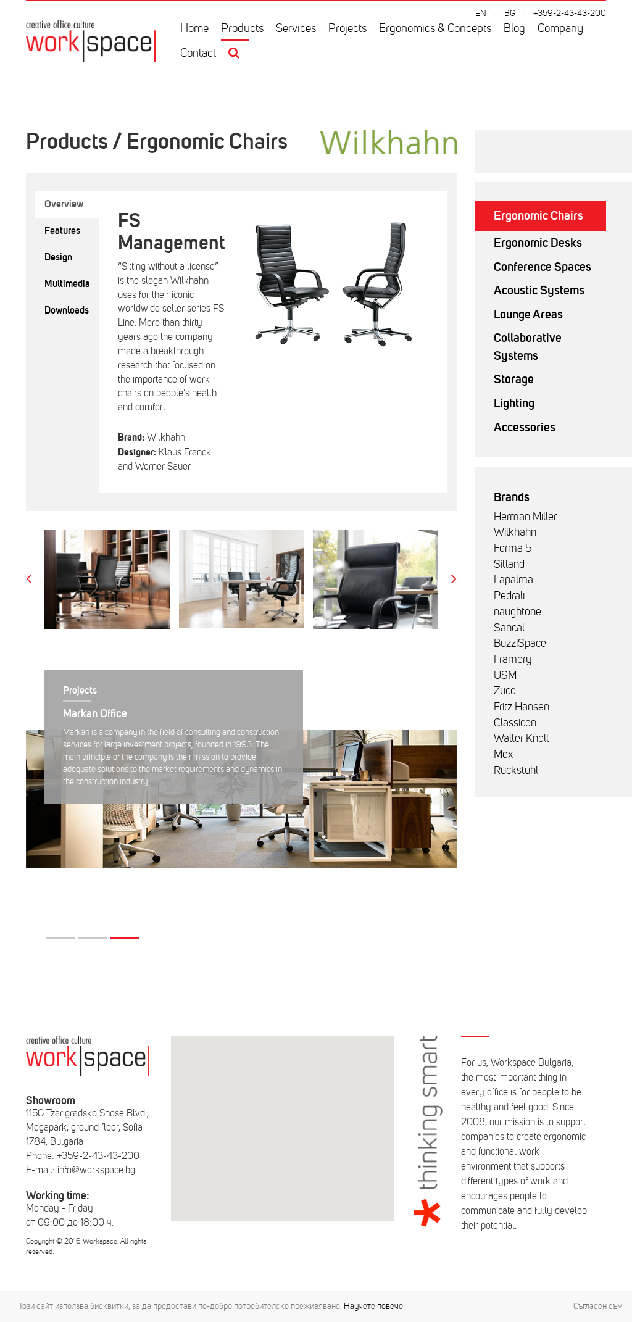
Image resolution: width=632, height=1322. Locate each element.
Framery (513, 659)
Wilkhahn (515, 532)
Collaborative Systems (528, 346)
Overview (63, 204)
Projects (347, 28)
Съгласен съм (598, 1306)
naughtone (517, 611)
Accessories (524, 427)
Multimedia (67, 283)
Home (194, 28)
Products (242, 28)
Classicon (515, 723)
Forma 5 (513, 548)
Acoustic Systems (539, 290)
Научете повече (373, 1306)
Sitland (509, 564)
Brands (512, 496)
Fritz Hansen (521, 706)
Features (62, 230)
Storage (514, 379)
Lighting (514, 403)
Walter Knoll (521, 738)
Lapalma (513, 579)
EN (480, 13)
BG (509, 13)
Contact (198, 53)
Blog (514, 28)
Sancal (509, 627)
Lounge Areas (528, 314)
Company (560, 28)
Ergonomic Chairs (538, 215)
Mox (503, 754)
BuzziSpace (520, 643)
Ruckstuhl (516, 770)
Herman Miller (525, 516)
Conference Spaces (542, 266)
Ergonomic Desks (538, 242)
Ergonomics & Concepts (435, 28)
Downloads (66, 310)
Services (296, 28)
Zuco (505, 690)
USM (505, 675)
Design (58, 257)
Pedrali (509, 595)
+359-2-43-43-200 (569, 13)
